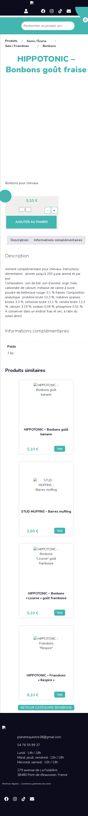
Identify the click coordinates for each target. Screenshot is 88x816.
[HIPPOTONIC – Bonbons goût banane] (46, 403)
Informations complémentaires (58, 240)
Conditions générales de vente (36, 783)
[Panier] (81, 13)
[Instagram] (51, 11)
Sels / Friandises (17, 46)
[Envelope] (69, 11)
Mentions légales (10, 783)
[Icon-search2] (34, 11)
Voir (60, 448)
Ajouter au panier (31, 222)
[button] (14, 1)
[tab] (19, 240)
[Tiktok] (60, 11)
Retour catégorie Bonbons (46, 707)
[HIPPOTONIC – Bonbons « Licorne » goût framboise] (46, 567)
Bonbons (49, 46)
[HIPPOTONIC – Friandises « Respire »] (46, 649)
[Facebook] (43, 11)
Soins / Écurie (36, 41)
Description (19, 240)
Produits (11, 41)
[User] (26, 11)
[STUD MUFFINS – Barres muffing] (46, 485)
